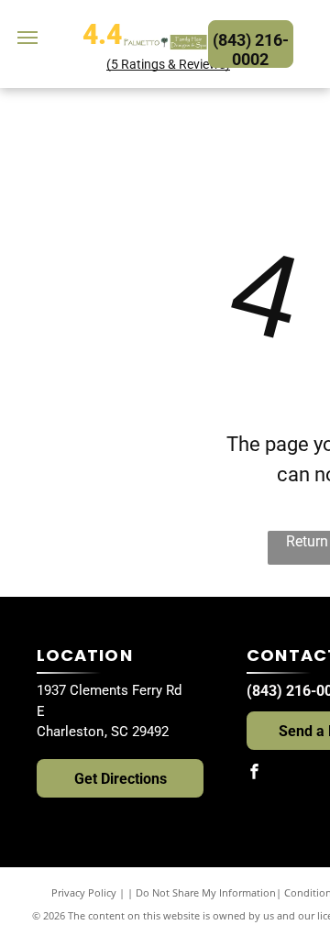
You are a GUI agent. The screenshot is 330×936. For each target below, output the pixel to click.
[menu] (27, 37)
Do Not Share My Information (206, 892)
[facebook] (254, 773)
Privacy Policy (83, 892)
